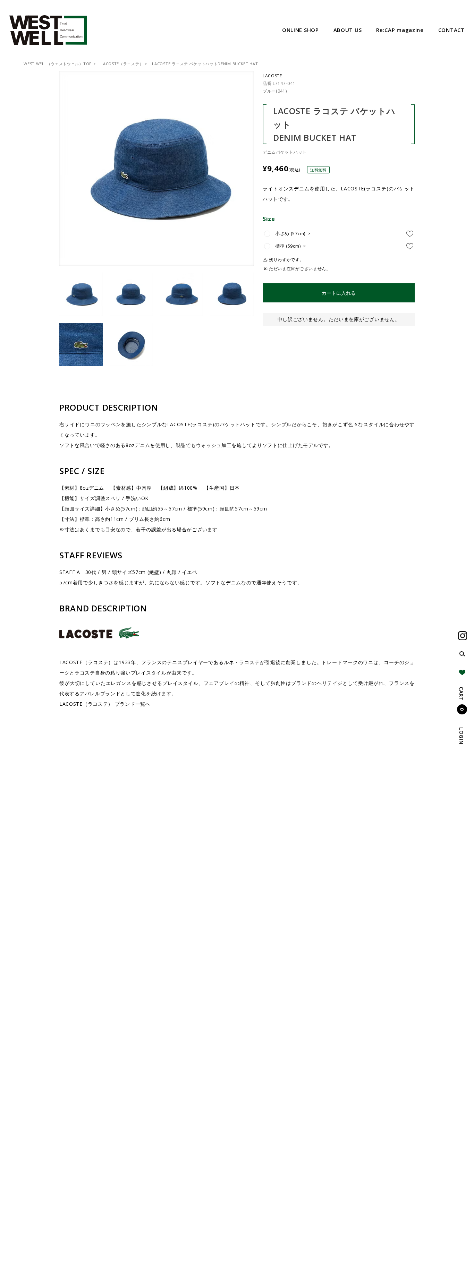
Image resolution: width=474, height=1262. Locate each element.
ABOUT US (347, 29)
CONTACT (451, 29)
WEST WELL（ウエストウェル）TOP (58, 63)
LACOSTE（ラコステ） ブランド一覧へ (105, 704)
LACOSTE (272, 76)
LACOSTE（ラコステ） (122, 63)
